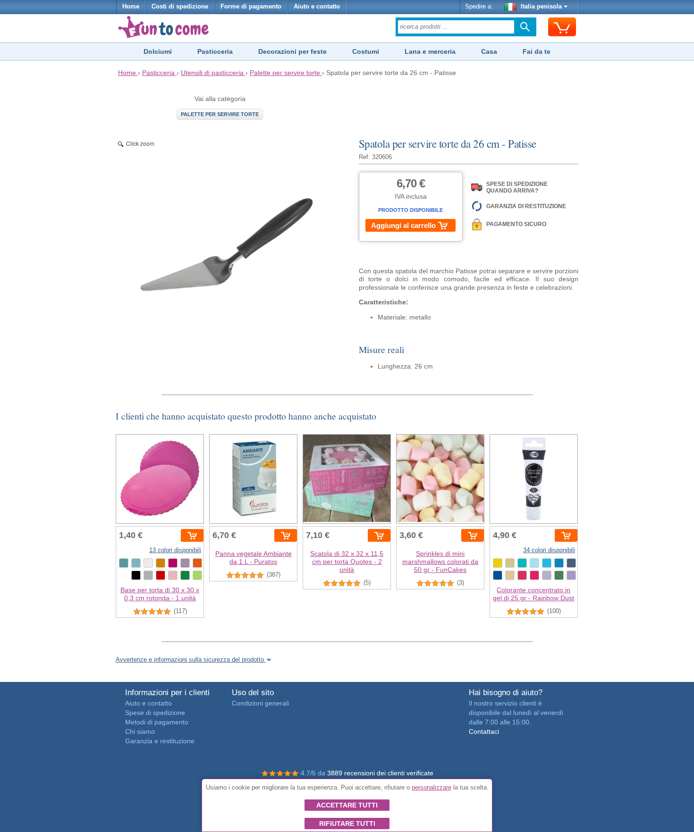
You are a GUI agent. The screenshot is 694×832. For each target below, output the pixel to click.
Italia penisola (541, 6)
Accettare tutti (347, 805)
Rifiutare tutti (347, 823)
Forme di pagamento (250, 6)
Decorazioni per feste (292, 51)
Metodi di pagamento (156, 722)
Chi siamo (140, 731)
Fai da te (536, 51)
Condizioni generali (260, 703)
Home (130, 6)
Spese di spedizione (155, 712)
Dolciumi (158, 51)
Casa (489, 51)
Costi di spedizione (180, 6)
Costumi (365, 51)
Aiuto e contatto (317, 6)
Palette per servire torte (220, 114)
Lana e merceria (430, 51)
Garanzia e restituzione (160, 741)
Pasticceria (215, 51)
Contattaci (484, 731)
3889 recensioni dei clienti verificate (380, 773)
